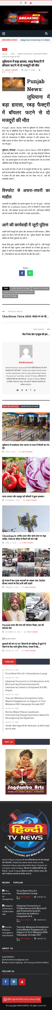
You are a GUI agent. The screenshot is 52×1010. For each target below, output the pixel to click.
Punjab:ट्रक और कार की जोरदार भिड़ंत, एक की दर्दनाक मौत (23, 626)
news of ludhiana (40, 288)
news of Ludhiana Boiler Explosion (18, 292)
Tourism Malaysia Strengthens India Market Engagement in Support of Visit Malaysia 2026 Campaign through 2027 (33, 931)
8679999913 (9, 957)
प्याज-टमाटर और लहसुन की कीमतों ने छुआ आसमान (23, 496)
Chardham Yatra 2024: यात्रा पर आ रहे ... (25, 316)
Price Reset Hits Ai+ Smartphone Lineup (27, 892)
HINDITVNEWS (23, 1005)
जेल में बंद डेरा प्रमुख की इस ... (36, 334)
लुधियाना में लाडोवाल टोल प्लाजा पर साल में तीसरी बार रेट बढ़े (25, 446)
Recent (6, 882)
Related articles (10, 406)
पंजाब (4, 49)
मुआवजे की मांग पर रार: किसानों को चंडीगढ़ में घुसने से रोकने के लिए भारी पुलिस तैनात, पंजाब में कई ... (24, 645)
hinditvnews (11, 70)
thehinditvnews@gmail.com (16, 959)
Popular (18, 882)
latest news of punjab (20, 288)
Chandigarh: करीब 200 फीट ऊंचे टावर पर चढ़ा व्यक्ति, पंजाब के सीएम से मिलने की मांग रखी (24, 537)
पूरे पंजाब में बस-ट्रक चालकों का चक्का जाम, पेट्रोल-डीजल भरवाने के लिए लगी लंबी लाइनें (24, 582)
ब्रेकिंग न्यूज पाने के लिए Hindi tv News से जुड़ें (23, 999)
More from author (29, 406)
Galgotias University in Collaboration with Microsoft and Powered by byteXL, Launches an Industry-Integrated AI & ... (32, 911)
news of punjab (10, 296)
